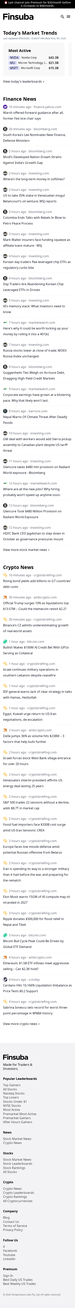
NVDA (14, 57)
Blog (6, 1218)
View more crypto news (20, 1024)
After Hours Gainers (17, 1122)
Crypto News (12, 1143)
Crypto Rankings (15, 1197)
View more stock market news (25, 550)
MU (12, 63)
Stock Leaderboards (17, 1164)
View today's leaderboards (22, 81)
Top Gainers (12, 1085)
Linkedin (9, 1259)
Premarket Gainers (17, 1118)
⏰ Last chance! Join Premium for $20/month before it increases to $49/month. (37, 4)
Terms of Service (15, 1226)
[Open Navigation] (68, 17)
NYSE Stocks (12, 1106)
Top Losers (11, 1097)
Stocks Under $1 (15, 1102)
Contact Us (11, 1222)
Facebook (10, 1251)
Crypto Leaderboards (18, 1193)
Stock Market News (17, 1139)
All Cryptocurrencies (17, 1201)
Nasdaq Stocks (14, 1093)
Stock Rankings (14, 1168)
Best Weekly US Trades (19, 1284)
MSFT (14, 68)
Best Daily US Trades (18, 1280)
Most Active (11, 1110)
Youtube (9, 1255)
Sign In (8, 1276)
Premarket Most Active (19, 1114)
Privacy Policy (13, 1230)
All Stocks (10, 1089)
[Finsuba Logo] (18, 17)
